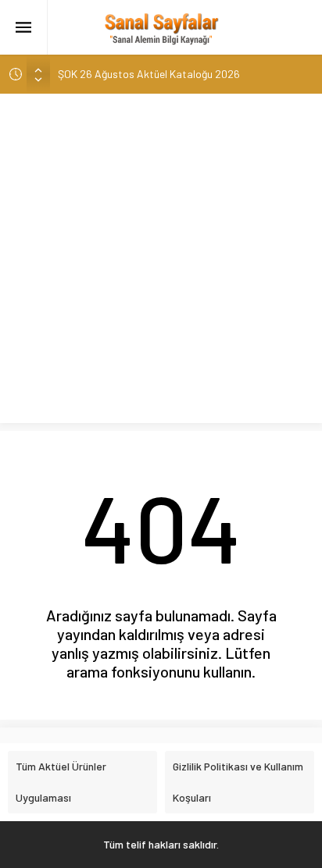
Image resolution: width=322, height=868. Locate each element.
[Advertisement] (161, 262)
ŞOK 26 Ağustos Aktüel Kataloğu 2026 (149, 73)
